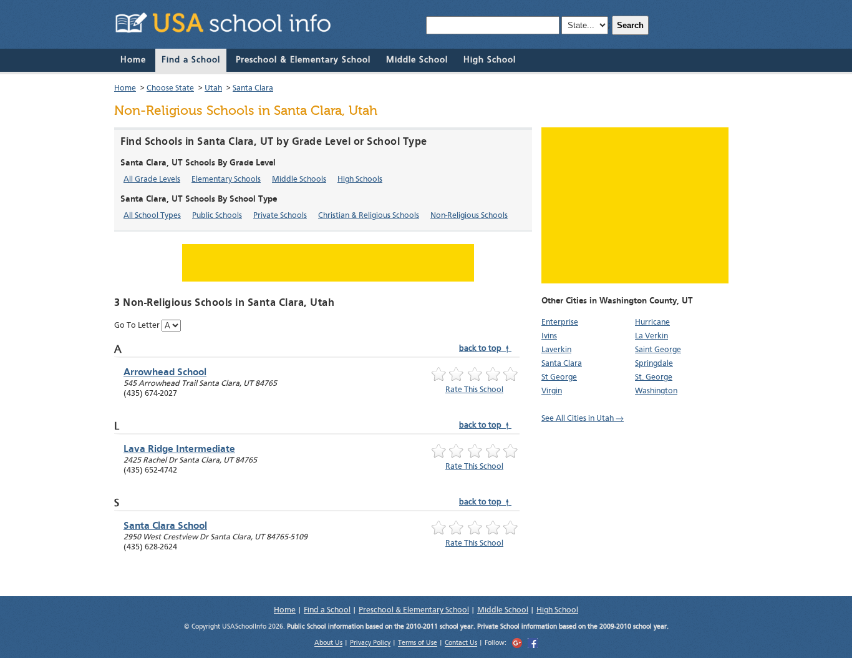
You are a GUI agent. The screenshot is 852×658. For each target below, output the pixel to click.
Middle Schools (299, 179)
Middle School (417, 60)
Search (630, 25)
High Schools (359, 179)
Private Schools (280, 216)
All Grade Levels (151, 179)
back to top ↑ (485, 349)
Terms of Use (417, 644)
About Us (328, 644)
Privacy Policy (370, 644)
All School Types (152, 216)
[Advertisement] (635, 205)
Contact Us (461, 644)
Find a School (191, 60)
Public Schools (217, 216)
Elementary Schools (226, 179)
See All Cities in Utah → (582, 419)
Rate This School (474, 390)
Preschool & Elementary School (303, 60)
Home (133, 60)
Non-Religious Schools (469, 216)
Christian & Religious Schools (368, 216)
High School (489, 60)
